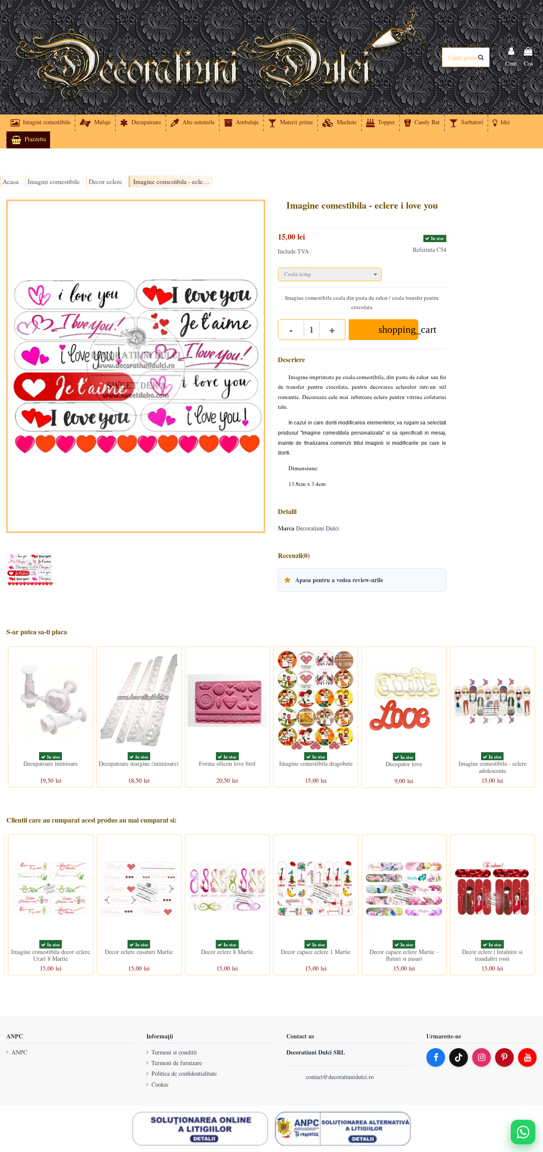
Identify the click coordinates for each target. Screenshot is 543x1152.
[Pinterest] (504, 1057)
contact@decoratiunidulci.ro (340, 1077)
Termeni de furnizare (176, 1063)
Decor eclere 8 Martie (227, 952)
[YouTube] (527, 1057)
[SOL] (200, 1129)
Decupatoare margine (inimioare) (139, 763)
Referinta (424, 249)
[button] (500, 122)
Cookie (159, 1084)
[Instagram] (481, 1057)
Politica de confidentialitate (184, 1073)
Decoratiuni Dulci (317, 528)
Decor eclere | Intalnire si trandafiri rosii (492, 955)
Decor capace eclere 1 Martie (315, 952)
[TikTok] (458, 1057)
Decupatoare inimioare (50, 763)
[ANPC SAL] (343, 1129)
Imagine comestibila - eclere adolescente (492, 767)
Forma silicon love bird (227, 763)
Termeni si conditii (174, 1052)
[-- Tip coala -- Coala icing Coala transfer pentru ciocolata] (362, 272)
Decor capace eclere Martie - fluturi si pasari (403, 955)
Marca (286, 528)
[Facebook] (435, 1057)
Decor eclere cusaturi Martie (139, 952)
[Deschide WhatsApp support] (523, 1132)
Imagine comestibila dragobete (316, 763)
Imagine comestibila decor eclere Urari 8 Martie (50, 955)
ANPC (19, 1052)
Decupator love (404, 764)
